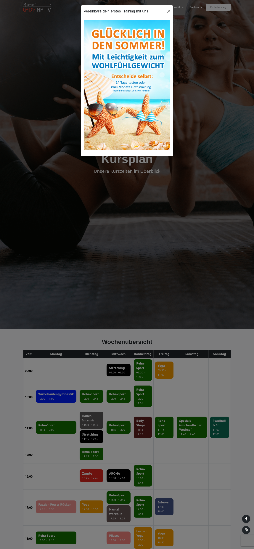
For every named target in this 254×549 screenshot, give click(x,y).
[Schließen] (169, 11)
